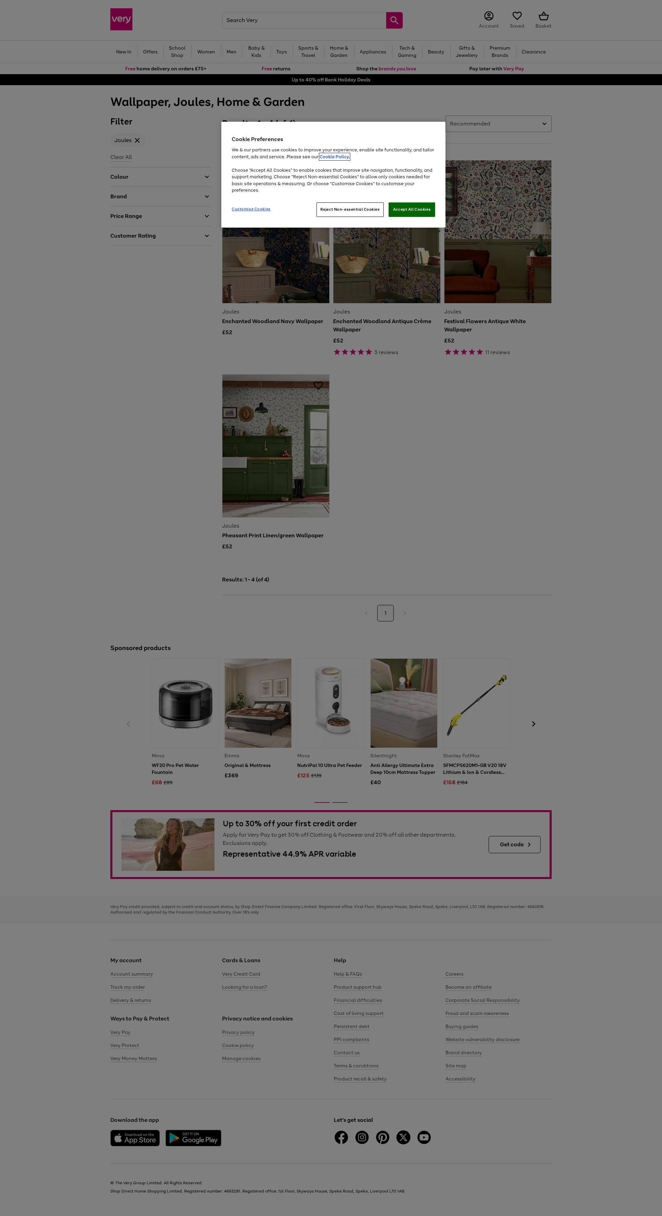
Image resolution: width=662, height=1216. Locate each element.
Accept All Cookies (412, 209)
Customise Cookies (251, 209)
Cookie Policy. (335, 156)
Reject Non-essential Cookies (350, 209)
